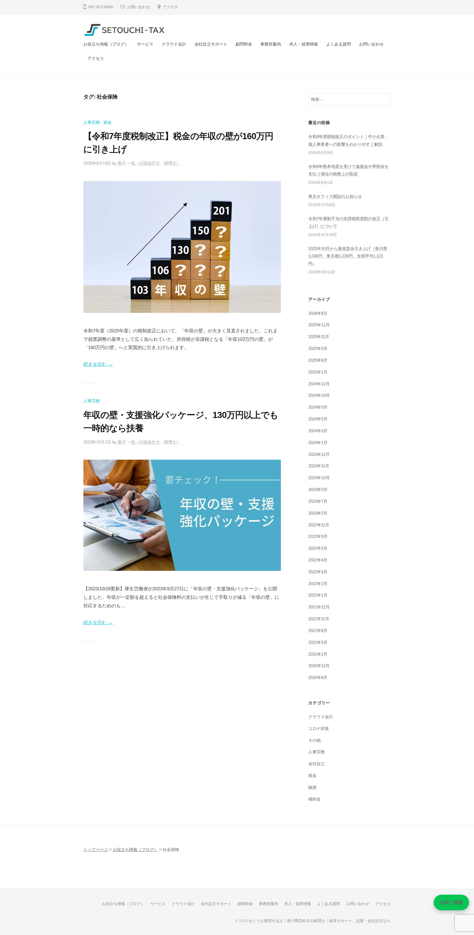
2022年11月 (318, 525)
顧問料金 (244, 44)
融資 (312, 787)
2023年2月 (318, 513)
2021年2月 (318, 654)
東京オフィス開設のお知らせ (335, 196)
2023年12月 (319, 454)
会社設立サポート (210, 44)
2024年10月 (319, 395)
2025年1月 (318, 372)
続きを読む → (98, 364)
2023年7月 (318, 501)
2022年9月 (318, 536)
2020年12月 (319, 665)
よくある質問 (338, 44)
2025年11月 (318, 336)
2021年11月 (318, 618)
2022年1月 (318, 595)
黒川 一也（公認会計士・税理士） (151, 163)
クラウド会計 (174, 44)
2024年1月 (318, 442)
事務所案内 (270, 44)
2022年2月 (318, 583)
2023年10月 (319, 477)
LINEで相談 (451, 902)
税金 (107, 122)
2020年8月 (318, 677)
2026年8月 (318, 313)
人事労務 (91, 122)
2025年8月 (318, 360)
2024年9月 (318, 407)
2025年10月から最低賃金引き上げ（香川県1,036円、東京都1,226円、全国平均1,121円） (347, 256)
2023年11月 (318, 466)
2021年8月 (318, 630)
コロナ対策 (318, 728)
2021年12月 (319, 607)
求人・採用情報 (303, 44)
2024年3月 (318, 430)
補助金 (314, 799)
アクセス (170, 7)
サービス (145, 44)
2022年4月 (318, 560)
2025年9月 (318, 348)
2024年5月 (318, 419)
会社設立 (316, 763)
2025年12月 (319, 324)
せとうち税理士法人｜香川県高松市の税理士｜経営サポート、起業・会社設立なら (320, 921)
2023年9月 (318, 489)
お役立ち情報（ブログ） (106, 44)
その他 (314, 740)
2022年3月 (318, 571)
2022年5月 (318, 548)
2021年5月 (318, 642)
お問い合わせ (138, 7)
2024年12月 (319, 383)
